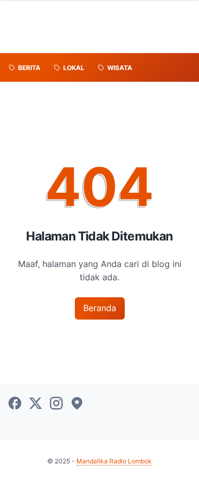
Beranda (99, 308)
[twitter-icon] (35, 404)
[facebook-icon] (14, 404)
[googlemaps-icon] (77, 404)
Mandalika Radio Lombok (114, 461)
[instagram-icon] (56, 404)
